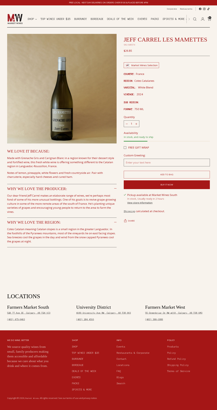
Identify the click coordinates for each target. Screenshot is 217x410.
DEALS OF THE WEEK (84, 371)
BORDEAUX (77, 365)
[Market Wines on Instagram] (204, 8)
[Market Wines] (15, 19)
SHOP (75, 346)
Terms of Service (178, 371)
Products (173, 346)
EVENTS (76, 377)
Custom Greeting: (135, 155)
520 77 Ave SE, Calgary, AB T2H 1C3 (28, 313)
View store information (140, 202)
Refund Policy (176, 359)
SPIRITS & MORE (82, 389)
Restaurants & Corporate (133, 352)
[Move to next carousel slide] (207, 275)
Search (121, 383)
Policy (171, 352)
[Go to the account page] (201, 19)
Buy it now (167, 184)
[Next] (189, 19)
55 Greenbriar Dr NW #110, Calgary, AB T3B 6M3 (173, 313)
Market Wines (32, 398)
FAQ (119, 371)
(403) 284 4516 (85, 319)
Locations (123, 365)
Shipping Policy (178, 365)
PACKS (75, 383)
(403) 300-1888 (154, 319)
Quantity (129, 117)
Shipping (129, 211)
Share (131, 220)
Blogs (120, 377)
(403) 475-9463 (16, 319)
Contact (122, 359)
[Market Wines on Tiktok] (208, 8)
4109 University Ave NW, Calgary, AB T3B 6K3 (103, 313)
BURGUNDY (77, 359)
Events (121, 346)
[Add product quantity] (136, 124)
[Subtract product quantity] (127, 124)
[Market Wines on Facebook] (200, 8)
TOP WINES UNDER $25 (85, 352)
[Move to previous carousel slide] (200, 276)
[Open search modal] (195, 19)
